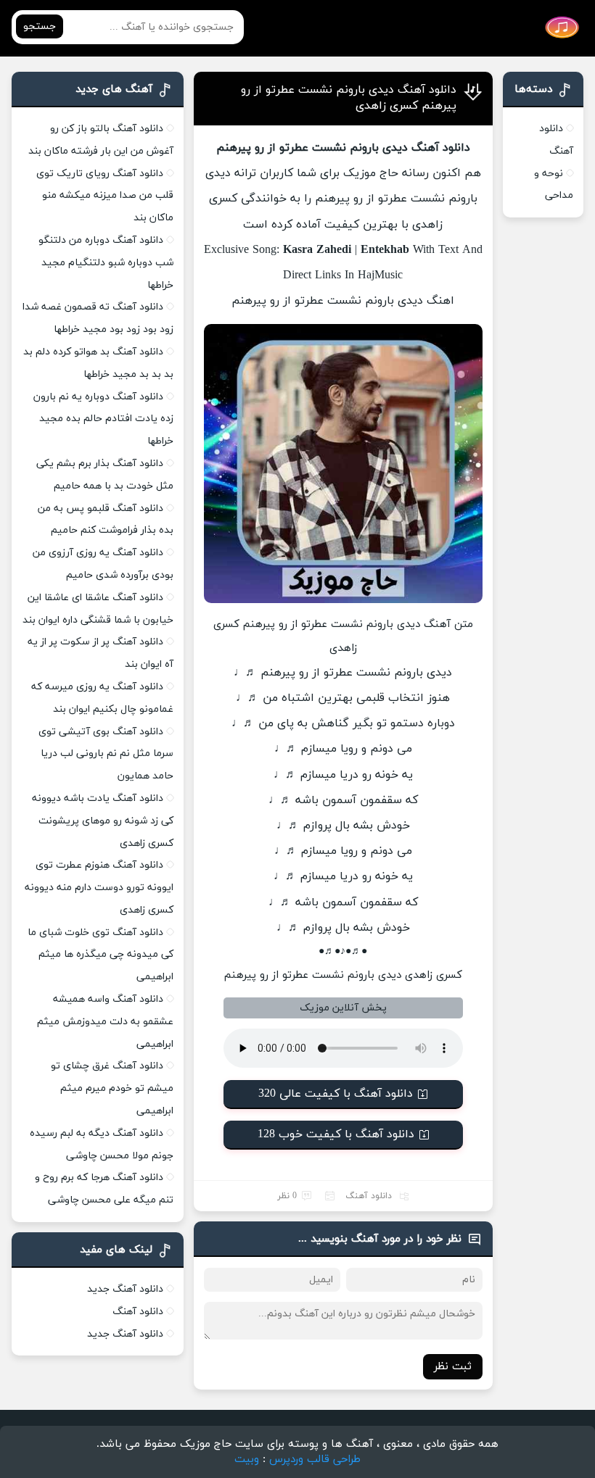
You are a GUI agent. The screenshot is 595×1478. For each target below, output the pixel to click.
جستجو (39, 26)
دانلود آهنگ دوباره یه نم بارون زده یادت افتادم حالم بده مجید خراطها (103, 419)
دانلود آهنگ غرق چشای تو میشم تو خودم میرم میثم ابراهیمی (112, 1088)
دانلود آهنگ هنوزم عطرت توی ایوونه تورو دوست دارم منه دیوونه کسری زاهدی (99, 887)
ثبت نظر (453, 1366)
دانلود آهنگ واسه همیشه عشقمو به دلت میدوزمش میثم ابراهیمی (105, 1021)
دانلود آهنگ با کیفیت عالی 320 (335, 1094)
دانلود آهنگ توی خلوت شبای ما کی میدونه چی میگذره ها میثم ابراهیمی (100, 955)
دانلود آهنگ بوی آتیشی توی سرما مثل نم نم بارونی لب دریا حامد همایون (105, 754)
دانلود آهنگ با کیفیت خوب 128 (336, 1134)
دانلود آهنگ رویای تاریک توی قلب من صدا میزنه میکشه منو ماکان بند (104, 196)
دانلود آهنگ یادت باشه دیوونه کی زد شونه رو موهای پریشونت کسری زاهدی (102, 821)
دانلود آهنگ (368, 1196)
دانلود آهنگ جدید (125, 1289)
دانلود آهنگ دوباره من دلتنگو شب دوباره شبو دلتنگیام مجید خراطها (105, 262)
